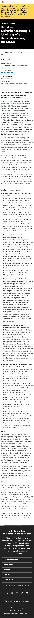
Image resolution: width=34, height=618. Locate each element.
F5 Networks (25, 104)
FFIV (10, 106)
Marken (12, 605)
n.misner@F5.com (7, 72)
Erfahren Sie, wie (10, 548)
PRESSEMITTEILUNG (8, 23)
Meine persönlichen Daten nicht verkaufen (15, 613)
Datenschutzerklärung (17, 608)
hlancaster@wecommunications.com (14, 83)
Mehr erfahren (6, 16)
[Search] (28, 2)
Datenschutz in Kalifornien (17, 611)
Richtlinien (21, 605)
